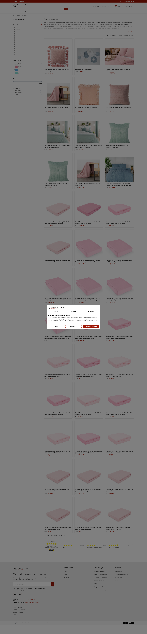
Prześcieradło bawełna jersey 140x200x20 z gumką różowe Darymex (88, 490)
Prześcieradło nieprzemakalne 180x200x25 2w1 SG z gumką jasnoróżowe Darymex (88, 299)
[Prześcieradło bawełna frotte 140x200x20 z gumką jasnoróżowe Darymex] (58, 396)
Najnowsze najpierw (125, 35)
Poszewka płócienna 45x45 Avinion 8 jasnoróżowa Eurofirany (86, 108)
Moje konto (118, 571)
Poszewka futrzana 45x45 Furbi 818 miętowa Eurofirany (55, 184)
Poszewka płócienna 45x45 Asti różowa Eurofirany (56, 70)
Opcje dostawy (99, 580)
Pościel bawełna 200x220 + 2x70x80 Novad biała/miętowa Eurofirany (57, 146)
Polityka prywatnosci (100, 574)
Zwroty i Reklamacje (100, 577)
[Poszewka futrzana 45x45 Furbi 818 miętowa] (58, 167)
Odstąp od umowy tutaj (101, 590)
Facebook (15, 594)
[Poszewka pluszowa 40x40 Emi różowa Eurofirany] (119, 91)
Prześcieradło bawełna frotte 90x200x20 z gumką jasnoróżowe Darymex (88, 337)
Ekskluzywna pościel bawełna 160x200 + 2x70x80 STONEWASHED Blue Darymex (118, 184)
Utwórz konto (119, 577)
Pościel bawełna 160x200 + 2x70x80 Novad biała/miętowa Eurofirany (88, 146)
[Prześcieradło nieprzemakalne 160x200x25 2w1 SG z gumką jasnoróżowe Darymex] (119, 282)
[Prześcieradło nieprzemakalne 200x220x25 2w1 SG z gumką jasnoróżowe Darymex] (58, 282)
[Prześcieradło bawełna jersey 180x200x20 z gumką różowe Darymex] (58, 511)
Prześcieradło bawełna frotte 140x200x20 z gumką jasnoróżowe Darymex (58, 413)
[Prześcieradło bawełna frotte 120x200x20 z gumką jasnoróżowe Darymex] (119, 320)
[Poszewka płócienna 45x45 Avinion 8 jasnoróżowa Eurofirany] (88, 91)
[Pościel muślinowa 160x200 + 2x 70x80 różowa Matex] (119, 53)
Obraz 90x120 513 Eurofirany (83, 69)
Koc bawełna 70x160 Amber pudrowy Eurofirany (56, 108)
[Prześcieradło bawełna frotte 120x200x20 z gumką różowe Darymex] (58, 358)
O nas (65, 571)
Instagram (20, 594)
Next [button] (132, 545)
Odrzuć (56, 326)
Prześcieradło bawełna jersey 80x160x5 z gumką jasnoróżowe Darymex (57, 222)
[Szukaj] (109, 6)
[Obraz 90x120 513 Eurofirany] (88, 53)
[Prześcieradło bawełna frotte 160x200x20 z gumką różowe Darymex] (119, 434)
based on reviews (51, 546)
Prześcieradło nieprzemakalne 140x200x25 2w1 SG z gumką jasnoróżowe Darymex (57, 337)
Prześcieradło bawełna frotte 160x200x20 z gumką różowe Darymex (119, 452)
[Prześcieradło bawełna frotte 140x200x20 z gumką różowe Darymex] (88, 396)
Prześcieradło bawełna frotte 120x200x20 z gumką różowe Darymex (57, 375)
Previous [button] (60, 545)
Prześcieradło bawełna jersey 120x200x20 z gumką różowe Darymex (58, 490)
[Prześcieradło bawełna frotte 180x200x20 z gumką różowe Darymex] (58, 434)
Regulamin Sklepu (100, 587)
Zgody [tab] (56, 311)
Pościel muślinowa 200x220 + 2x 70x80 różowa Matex (118, 70)
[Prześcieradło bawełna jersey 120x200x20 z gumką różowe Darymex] (58, 473)
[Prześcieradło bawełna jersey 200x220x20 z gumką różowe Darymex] (119, 473)
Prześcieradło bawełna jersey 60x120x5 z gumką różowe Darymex (57, 261)
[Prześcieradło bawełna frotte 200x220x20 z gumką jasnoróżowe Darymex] (88, 358)
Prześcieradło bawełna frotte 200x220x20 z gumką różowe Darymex (119, 375)
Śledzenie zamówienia (121, 574)
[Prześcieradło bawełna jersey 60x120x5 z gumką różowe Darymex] (58, 243)
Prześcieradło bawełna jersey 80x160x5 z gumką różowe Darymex (88, 222)
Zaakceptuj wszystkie (91, 326)
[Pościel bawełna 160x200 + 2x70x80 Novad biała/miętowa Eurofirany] (88, 129)
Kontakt (66, 577)
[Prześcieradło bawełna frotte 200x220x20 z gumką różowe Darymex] (119, 358)
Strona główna (16, 15)
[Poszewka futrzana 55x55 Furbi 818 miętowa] (119, 129)
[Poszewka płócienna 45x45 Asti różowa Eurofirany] (58, 53)
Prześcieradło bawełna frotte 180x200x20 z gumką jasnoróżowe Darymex (119, 413)
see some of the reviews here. (51, 547)
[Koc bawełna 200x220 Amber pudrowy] (88, 167)
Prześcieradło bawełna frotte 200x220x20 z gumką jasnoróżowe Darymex (88, 375)
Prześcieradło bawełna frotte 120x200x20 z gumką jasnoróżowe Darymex (119, 337)
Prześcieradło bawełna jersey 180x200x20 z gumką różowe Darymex (58, 528)
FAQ (95, 584)
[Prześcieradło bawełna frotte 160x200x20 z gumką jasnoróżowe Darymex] (88, 434)
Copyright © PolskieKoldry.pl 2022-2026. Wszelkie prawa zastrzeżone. (31, 623)
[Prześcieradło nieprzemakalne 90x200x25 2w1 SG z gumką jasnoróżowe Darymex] (119, 243)
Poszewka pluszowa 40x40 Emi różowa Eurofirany (118, 108)
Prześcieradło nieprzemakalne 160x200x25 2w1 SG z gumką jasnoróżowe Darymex (119, 299)
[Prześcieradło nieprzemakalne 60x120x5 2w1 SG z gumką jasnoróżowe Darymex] (88, 243)
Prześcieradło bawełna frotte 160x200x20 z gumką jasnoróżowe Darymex (88, 452)
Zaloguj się (118, 580)
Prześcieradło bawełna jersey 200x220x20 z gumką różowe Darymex (119, 490)
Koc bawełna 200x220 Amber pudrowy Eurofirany (87, 184)
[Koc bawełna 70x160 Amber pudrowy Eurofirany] (58, 91)
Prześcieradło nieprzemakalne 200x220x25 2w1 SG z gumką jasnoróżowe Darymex (57, 299)
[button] (103, 568)
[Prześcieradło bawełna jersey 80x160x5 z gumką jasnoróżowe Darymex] (58, 205)
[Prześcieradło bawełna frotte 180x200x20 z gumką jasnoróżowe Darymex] (119, 396)
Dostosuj (73, 326)
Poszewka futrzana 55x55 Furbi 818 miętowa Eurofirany (117, 146)
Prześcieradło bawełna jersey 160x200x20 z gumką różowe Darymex (88, 528)
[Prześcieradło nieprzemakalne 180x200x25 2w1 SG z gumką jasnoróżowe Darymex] (88, 282)
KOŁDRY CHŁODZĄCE (18, 1)
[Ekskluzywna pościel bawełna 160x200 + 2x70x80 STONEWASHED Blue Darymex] (119, 167)
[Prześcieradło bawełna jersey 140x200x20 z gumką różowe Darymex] (88, 473)
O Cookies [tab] (91, 311)
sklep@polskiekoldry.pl (32, 602)
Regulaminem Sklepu (40, 588)
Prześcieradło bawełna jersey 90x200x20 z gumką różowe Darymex (119, 528)
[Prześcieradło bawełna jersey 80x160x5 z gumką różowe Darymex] (88, 205)
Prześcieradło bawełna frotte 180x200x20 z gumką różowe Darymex (57, 452)
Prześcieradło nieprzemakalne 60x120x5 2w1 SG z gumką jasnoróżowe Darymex (87, 261)
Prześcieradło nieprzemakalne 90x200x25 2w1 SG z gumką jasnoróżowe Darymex (119, 261)
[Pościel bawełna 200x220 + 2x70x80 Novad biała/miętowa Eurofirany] (58, 129)
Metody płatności (99, 571)
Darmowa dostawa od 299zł (127, 1)
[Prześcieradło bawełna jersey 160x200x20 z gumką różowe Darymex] (88, 511)
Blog (65, 574)
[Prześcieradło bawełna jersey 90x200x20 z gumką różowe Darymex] (119, 511)
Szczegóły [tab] (73, 311)
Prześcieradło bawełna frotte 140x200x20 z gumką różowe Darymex (88, 413)
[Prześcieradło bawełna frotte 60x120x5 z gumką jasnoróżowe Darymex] (119, 205)
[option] (73, 546)
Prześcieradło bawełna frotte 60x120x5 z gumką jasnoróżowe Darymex (118, 222)
